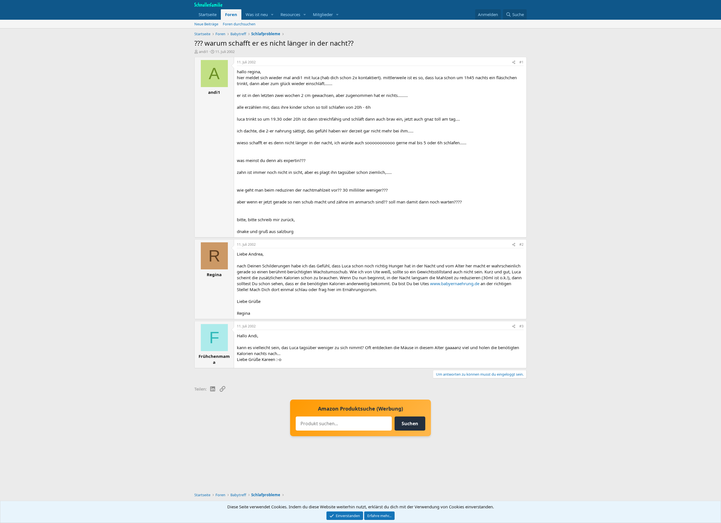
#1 (521, 62)
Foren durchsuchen (239, 23)
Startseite (208, 14)
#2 (521, 244)
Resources (290, 14)
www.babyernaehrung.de (454, 283)
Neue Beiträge (206, 23)
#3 (521, 326)
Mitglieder (323, 14)
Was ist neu (257, 14)
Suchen (410, 423)
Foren (231, 14)
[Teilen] (513, 62)
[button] (272, 14)
